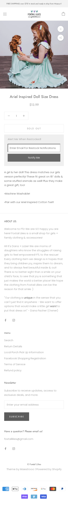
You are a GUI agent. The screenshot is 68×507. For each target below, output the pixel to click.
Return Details (13, 346)
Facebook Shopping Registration (25, 358)
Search (8, 340)
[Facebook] (5, 320)
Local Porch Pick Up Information (24, 352)
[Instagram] (13, 320)
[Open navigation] (5, 14)
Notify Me (34, 157)
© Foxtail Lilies (34, 464)
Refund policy (12, 370)
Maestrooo (27, 469)
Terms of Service (14, 364)
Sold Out (34, 128)
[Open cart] (63, 14)
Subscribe (16, 416)
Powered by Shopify (49, 469)
